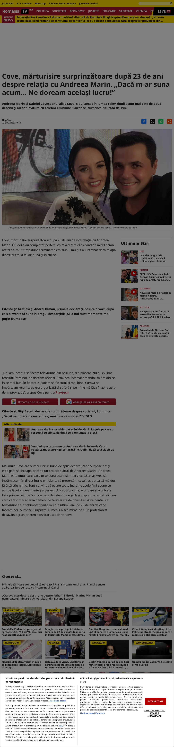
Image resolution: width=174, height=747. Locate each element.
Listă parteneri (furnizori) (92, 713)
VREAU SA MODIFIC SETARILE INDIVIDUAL (154, 713)
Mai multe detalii (57, 700)
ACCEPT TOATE (155, 701)
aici (60, 725)
